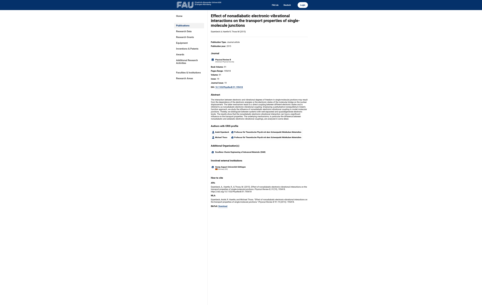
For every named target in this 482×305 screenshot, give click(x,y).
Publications (183, 25)
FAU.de (275, 5)
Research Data (184, 31)
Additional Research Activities (187, 61)
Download (222, 206)
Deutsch (287, 5)
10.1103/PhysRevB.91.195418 (229, 87)
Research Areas (184, 78)
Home (179, 16)
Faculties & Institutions (188, 72)
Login (302, 5)
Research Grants (185, 37)
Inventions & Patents (187, 48)
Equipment (182, 43)
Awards (180, 54)
